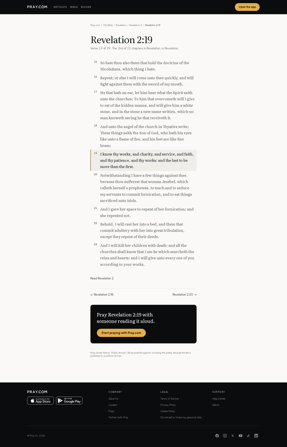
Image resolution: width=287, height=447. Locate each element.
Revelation (121, 25)
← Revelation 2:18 (101, 294)
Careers (113, 404)
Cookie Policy (167, 411)
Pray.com (95, 25)
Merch (215, 404)
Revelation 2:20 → (185, 294)
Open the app (247, 6)
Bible (74, 6)
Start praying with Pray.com (121, 333)
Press (112, 411)
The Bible (108, 25)
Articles (60, 6)
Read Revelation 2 (102, 278)
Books (86, 6)
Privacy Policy (168, 404)
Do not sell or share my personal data (181, 417)
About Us (113, 398)
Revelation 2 (135, 25)
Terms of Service (169, 398)
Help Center (219, 398)
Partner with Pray (118, 417)
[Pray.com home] (37, 7)
